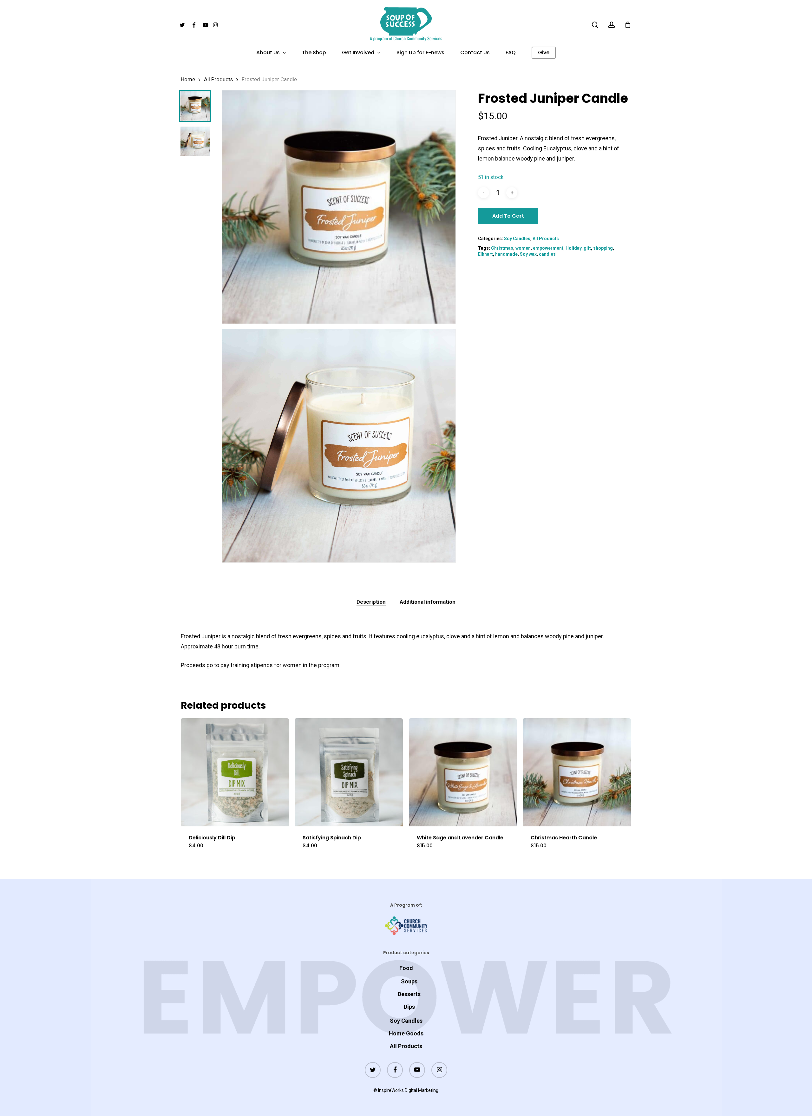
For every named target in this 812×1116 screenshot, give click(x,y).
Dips (409, 1006)
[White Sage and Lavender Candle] (463, 772)
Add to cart (508, 216)
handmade (506, 254)
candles (547, 254)
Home (188, 79)
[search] (595, 25)
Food (406, 968)
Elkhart (485, 254)
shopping (603, 248)
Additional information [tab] (427, 602)
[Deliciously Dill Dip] (235, 772)
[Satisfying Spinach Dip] (349, 772)
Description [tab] (371, 602)
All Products (218, 79)
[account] (611, 25)
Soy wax (528, 254)
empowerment (548, 248)
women (523, 248)
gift (587, 248)
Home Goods (406, 1033)
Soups (409, 981)
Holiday (573, 248)
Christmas (502, 248)
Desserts (409, 994)
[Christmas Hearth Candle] (577, 772)
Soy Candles (517, 238)
